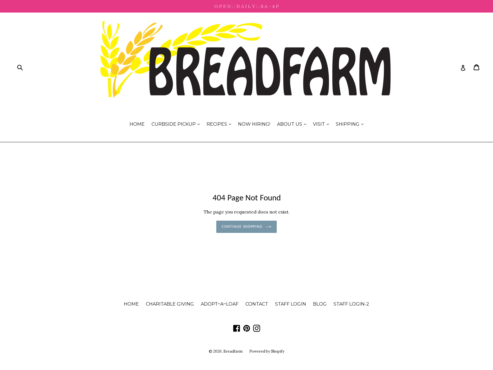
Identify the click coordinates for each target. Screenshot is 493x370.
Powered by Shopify (266, 351)
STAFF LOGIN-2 (351, 304)
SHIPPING (351, 124)
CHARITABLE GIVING (170, 304)
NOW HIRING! (254, 124)
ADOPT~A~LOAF (220, 304)
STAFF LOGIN (290, 304)
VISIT (322, 124)
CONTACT (256, 304)
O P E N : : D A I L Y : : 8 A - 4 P (246, 6)
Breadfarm (233, 351)
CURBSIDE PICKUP (177, 124)
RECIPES (220, 124)
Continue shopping (242, 227)
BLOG (320, 304)
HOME (137, 124)
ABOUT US (293, 124)
